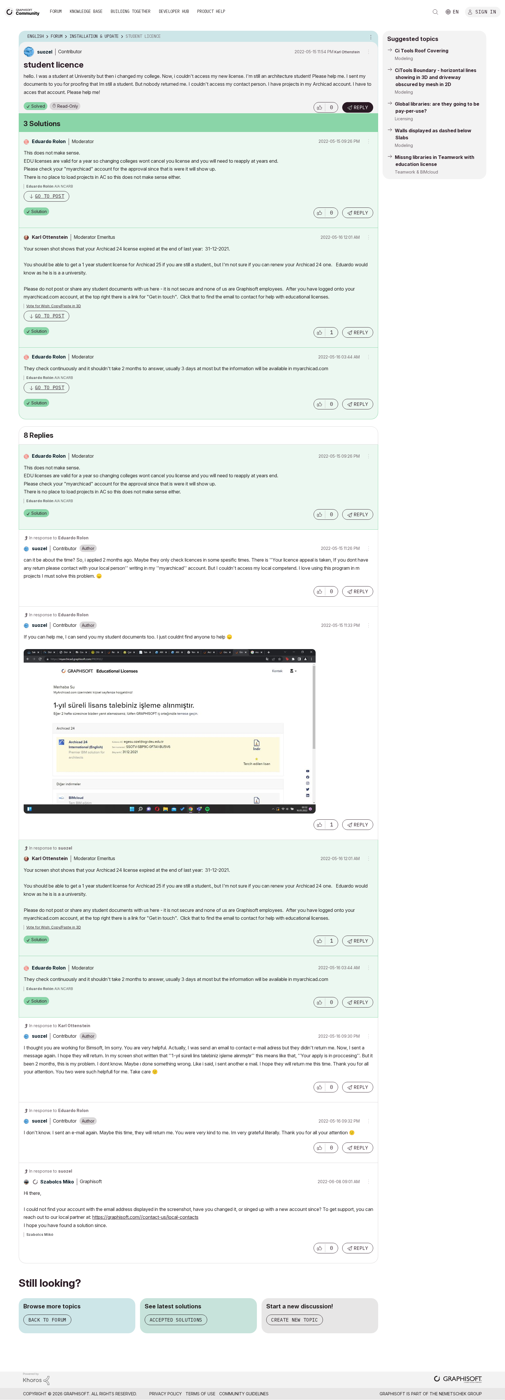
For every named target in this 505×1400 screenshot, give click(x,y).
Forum (56, 11)
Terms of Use (200, 1393)
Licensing (404, 118)
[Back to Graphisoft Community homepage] (24, 11)
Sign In (485, 11)
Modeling (404, 58)
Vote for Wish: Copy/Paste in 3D (53, 306)
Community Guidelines (244, 1393)
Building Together (131, 11)
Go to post (49, 196)
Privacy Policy (165, 1393)
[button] (319, 107)
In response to (59, 537)
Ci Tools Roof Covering (421, 51)
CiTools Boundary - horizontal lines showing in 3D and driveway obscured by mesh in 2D (435, 77)
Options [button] (370, 36)
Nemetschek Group (460, 1393)
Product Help (211, 11)
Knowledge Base (86, 11)
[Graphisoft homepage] (458, 1380)
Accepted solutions (176, 1320)
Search (435, 12)
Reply (361, 107)
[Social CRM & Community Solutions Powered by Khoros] (36, 1378)
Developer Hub (174, 11)
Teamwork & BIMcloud (416, 171)
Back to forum (47, 1320)
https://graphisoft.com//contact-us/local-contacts (145, 1217)
